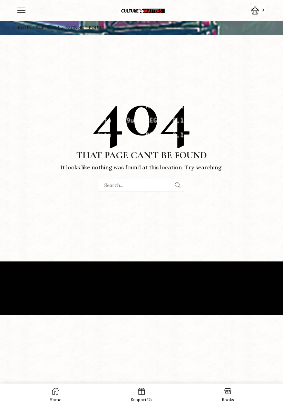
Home (24, 28)
